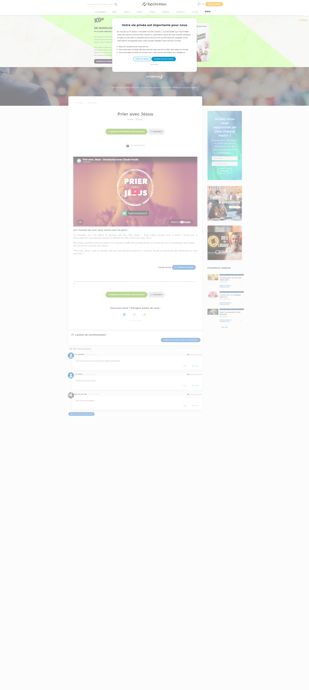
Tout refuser (154, 64)
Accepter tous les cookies (164, 59)
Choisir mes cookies (142, 59)
